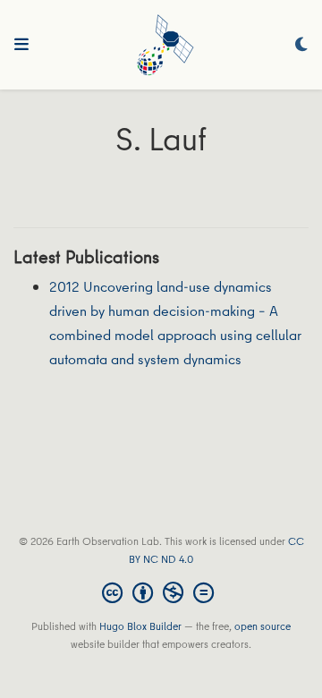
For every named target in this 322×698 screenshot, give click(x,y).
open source (262, 626)
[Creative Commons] (161, 592)
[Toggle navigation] (21, 44)
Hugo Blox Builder (140, 626)
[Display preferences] (301, 45)
